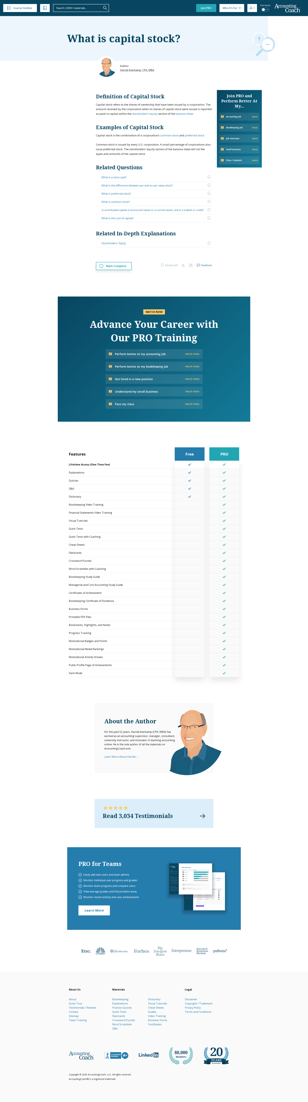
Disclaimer (191, 999)
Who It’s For (230, 8)
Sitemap (74, 1016)
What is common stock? (116, 202)
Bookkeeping (120, 999)
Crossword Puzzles (123, 1020)
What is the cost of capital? (118, 218)
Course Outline (22, 8)
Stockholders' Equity (114, 243)
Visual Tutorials (157, 1003)
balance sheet (184, 114)
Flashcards (118, 1016)
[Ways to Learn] (45, 8)
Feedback (206, 265)
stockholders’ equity (145, 114)
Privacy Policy (193, 1007)
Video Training (157, 1016)
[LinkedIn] (148, 1055)
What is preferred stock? (116, 193)
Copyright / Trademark (199, 1003)
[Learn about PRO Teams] (197, 888)
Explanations (120, 1003)
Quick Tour (75, 1003)
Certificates (155, 1024)
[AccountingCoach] (287, 8)
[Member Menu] (252, 8)
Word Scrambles (122, 1024)
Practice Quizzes (122, 1007)
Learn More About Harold (119, 756)
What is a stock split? (114, 177)
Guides (152, 1012)
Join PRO (206, 8)
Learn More (94, 910)
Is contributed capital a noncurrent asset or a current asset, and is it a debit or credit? (153, 210)
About (72, 999)
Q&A (115, 1028)
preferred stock (194, 135)
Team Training (78, 1020)
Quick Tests (119, 1012)
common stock (169, 135)
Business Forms (157, 1020)
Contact (73, 1012)
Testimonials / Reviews (82, 1007)
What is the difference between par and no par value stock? (137, 185)
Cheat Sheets (156, 1007)
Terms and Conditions (198, 1012)
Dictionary (154, 999)
